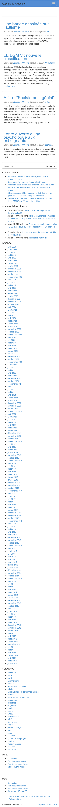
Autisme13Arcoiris (21, 31)
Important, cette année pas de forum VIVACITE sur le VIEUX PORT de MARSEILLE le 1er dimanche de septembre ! (31, 187)
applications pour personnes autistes (23, 691)
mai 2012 (12, 633)
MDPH (10, 719)
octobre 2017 (13, 488)
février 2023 (13, 350)
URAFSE (11, 746)
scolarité (48, 144)
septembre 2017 (15, 490)
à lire (47, 31)
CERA (32, 796)
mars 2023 (12, 348)
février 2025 (13, 293)
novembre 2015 (14, 540)
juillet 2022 (12, 364)
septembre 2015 (15, 545)
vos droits (12, 749)
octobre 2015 (13, 542)
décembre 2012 (14, 625)
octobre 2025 (13, 274)
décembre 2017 (14, 482)
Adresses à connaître (17, 686)
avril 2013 (12, 619)
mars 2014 (12, 592)
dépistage (12, 702)
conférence (12, 700)
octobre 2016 (13, 518)
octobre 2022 (13, 359)
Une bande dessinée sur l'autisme (26, 25)
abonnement (13, 680)
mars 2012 (12, 638)
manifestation (13, 716)
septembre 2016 (15, 520)
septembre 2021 (15, 383)
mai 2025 (12, 285)
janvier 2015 (13, 567)
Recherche (50, 166)
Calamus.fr (52, 804)
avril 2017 (12, 504)
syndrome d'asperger (17, 738)
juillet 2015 (12, 551)
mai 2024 (12, 315)
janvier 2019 (13, 452)
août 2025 (12, 279)
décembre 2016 (14, 512)
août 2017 (12, 493)
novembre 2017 (14, 485)
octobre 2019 (13, 438)
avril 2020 (12, 425)
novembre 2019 (14, 435)
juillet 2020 (12, 416)
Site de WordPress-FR (17, 766)
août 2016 (12, 523)
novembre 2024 (14, 301)
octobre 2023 (13, 331)
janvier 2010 (13, 663)
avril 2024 (12, 318)
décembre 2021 (14, 378)
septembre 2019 (15, 441)
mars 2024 (12, 320)
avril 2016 (12, 531)
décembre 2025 (14, 268)
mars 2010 (12, 660)
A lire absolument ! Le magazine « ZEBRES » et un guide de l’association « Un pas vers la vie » (30, 194)
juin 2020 (12, 419)
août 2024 (12, 307)
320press (41, 804)
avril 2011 (12, 652)
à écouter (12, 672)
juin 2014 (12, 583)
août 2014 (12, 581)
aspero (11, 694)
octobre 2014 (13, 575)
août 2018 (12, 463)
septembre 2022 (15, 361)
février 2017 (13, 509)
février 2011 (13, 655)
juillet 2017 (12, 496)
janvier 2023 (13, 353)
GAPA (10, 713)
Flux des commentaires (18, 764)
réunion (11, 730)
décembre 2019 (14, 433)
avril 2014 (12, 589)
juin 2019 (12, 444)
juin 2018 (12, 466)
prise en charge (14, 727)
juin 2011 (12, 647)
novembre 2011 (14, 644)
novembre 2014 (14, 573)
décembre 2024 (14, 298)
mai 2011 (12, 649)
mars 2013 (12, 622)
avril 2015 (12, 559)
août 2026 (12, 246)
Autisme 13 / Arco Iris (14, 3)
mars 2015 (12, 562)
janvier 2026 (13, 266)
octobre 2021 (13, 381)
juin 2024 (12, 312)
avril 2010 (12, 658)
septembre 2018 (15, 460)
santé (10, 732)
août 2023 (12, 337)
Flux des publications (17, 761)
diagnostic (12, 705)
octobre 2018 (13, 457)
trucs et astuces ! (15, 743)
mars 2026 (12, 260)
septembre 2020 (15, 411)
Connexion (12, 758)
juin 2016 (12, 526)
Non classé (50, 62)
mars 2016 (12, 534)
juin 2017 (12, 499)
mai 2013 (12, 616)
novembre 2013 (14, 603)
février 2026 (13, 263)
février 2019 (13, 449)
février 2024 (13, 323)
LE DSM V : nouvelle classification (23, 56)
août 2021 (12, 386)
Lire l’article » (9, 86)
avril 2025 (12, 287)
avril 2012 (12, 636)
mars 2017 (12, 507)
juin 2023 (12, 340)
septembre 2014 (15, 578)
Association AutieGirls (38, 237)
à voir (10, 678)
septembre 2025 (15, 276)
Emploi (47, 796)
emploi (10, 708)
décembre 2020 (14, 403)
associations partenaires (18, 697)
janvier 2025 (13, 296)
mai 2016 (12, 529)
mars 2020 (12, 427)
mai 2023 (12, 342)
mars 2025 (12, 290)
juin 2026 (12, 252)
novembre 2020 (14, 405)
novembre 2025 (14, 271)
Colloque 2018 (15, 799)
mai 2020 (12, 422)
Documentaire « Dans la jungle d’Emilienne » (27, 182)
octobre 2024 (13, 304)
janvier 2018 (13, 479)
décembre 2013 (14, 600)
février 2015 (13, 564)
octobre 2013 (13, 605)
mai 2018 (12, 468)
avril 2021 (12, 394)
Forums (39, 796)
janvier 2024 (13, 326)
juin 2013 (12, 614)
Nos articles (14, 796)
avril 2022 (12, 372)
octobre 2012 (13, 630)
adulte (10, 689)
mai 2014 (12, 586)
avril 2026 (12, 257)
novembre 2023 (14, 329)
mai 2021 (12, 392)
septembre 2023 (15, 334)
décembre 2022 (14, 356)
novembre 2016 (14, 515)
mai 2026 (12, 255)
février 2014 (13, 594)
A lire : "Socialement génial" (29, 97)
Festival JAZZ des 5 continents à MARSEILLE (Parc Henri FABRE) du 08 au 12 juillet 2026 (30, 199)
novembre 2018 (14, 455)
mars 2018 (12, 474)
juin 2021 (12, 389)
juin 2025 (12, 282)
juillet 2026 (12, 249)
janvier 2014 (13, 597)
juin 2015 (12, 553)
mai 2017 (12, 501)
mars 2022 (12, 375)
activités (11, 683)
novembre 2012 (14, 627)
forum (10, 711)
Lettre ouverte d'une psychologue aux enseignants (22, 137)
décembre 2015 (14, 537)
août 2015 (12, 548)
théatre (11, 741)
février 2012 (13, 641)
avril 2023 (12, 345)
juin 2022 (12, 367)
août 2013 (12, 608)
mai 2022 (12, 370)
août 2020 (12, 414)
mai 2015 (12, 556)
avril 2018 (12, 471)
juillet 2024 (12, 309)
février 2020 (13, 430)
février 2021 (13, 397)
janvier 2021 (13, 400)
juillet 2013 (12, 611)
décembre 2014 (14, 570)
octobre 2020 (13, 408)
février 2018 (13, 477)
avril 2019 (12, 446)
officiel (10, 724)
